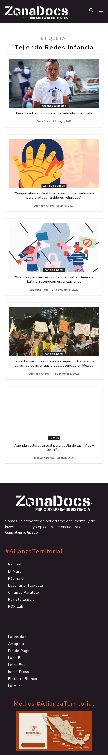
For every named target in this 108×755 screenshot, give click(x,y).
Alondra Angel (44, 205)
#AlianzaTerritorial (34, 551)
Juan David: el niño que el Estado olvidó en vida (54, 113)
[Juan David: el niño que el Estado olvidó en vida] (54, 83)
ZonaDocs (43, 121)
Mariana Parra (44, 458)
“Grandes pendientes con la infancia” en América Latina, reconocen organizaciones (54, 279)
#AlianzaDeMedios (54, 106)
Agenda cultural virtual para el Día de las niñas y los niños (54, 447)
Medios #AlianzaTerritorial (54, 704)
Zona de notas (54, 270)
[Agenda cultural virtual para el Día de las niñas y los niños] (54, 415)
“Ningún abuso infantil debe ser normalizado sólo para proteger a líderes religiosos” (54, 195)
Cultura (54, 438)
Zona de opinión (54, 185)
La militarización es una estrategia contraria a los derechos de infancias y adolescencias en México (54, 363)
